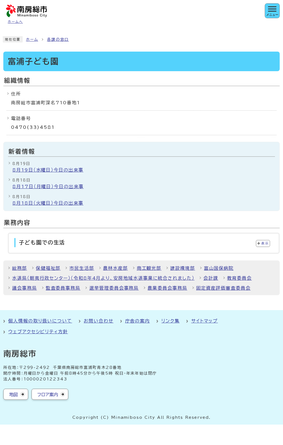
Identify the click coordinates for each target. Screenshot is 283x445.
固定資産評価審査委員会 (223, 288)
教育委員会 (239, 278)
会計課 (210, 278)
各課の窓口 (58, 39)
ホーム (32, 39)
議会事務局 (24, 288)
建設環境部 (182, 268)
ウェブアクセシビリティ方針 (38, 331)
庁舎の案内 (137, 321)
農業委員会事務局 (167, 288)
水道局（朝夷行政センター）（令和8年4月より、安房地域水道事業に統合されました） (103, 278)
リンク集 (170, 321)
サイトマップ (204, 321)
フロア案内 (47, 394)
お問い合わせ (99, 321)
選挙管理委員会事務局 (114, 288)
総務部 (19, 268)
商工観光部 (149, 268)
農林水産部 (115, 268)
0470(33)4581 (33, 127)
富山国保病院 (219, 268)
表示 (265, 243)
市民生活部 (81, 268)
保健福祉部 (48, 268)
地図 (13, 394)
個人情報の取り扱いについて (40, 321)
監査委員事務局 (63, 288)
